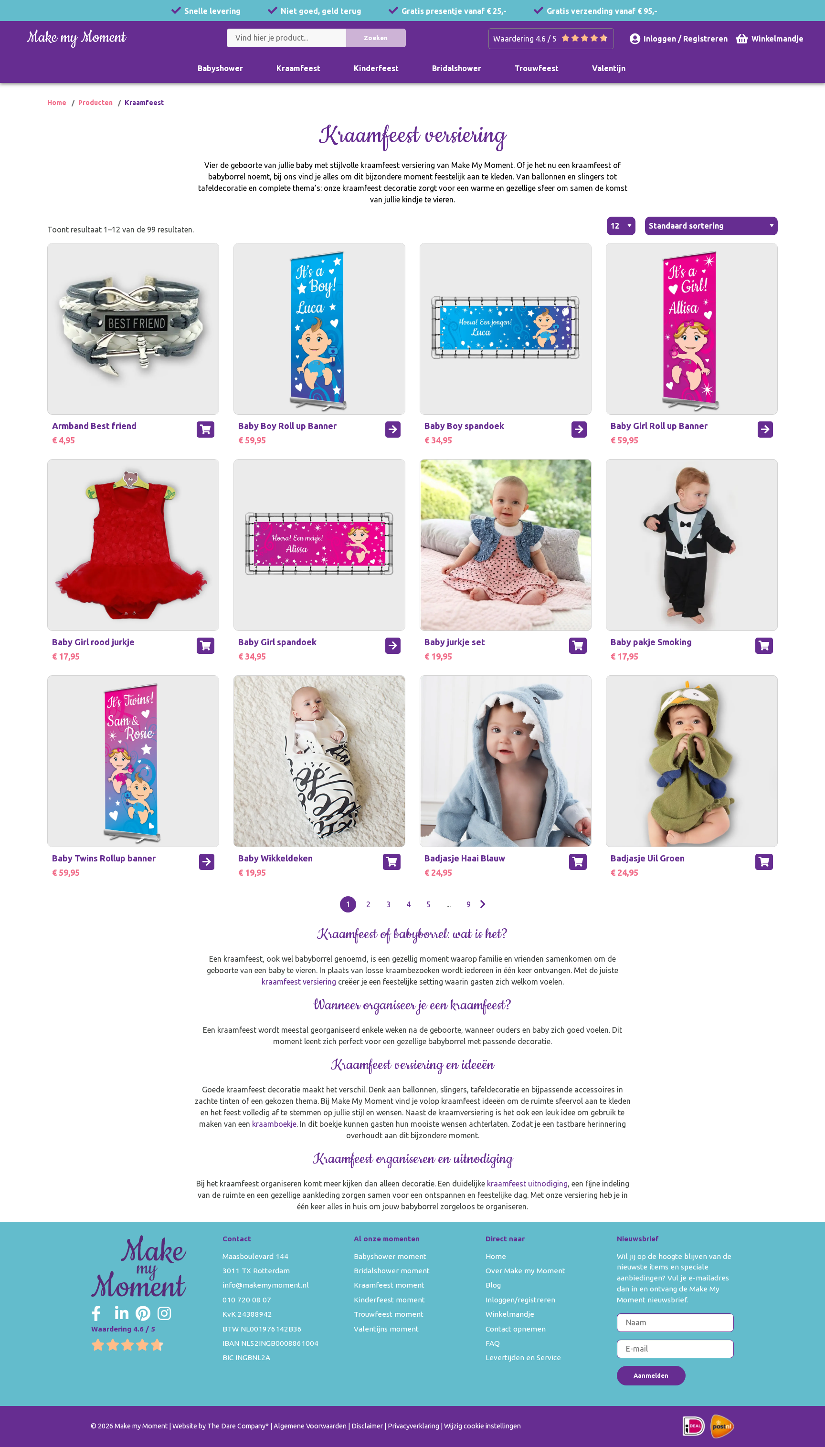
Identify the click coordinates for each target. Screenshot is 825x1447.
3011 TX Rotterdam (256, 1271)
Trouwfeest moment (388, 1314)
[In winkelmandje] (205, 429)
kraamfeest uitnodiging (527, 1183)
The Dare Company (236, 1426)
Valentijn (608, 68)
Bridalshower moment (392, 1271)
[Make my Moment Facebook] (96, 1313)
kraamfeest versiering (299, 981)
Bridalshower (456, 68)
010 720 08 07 (246, 1300)
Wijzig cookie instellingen (482, 1426)
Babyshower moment (390, 1256)
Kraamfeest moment (389, 1285)
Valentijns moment (386, 1329)
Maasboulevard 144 (255, 1256)
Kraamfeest (298, 68)
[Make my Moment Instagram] (164, 1313)
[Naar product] (393, 429)
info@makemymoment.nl (265, 1285)
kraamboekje (274, 1124)
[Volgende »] (482, 904)
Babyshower (220, 68)
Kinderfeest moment (389, 1300)
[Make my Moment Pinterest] (143, 1313)
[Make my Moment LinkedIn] (121, 1313)
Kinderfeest (376, 68)
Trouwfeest (537, 68)
